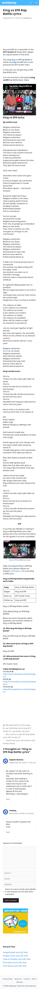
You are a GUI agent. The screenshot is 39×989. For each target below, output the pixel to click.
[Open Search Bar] (31, 2)
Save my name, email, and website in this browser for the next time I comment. (20, 892)
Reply (8, 799)
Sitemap (19, 982)
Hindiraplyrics (16, 571)
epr (7, 728)
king (25, 728)
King (14, 62)
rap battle (16, 731)
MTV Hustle (25, 725)
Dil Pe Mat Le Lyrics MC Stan (15, 962)
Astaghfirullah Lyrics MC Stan (15, 952)
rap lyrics (26, 731)
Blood (5, 351)
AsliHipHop (9, 2)
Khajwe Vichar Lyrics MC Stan (15, 956)
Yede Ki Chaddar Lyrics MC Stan (16, 959)
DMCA (34, 979)
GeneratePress (30, 986)
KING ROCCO (14, 725)
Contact (26, 979)
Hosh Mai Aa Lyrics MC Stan (14, 966)
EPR (22, 62)
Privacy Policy (8, 979)
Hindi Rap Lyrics (15, 728)
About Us (18, 979)
